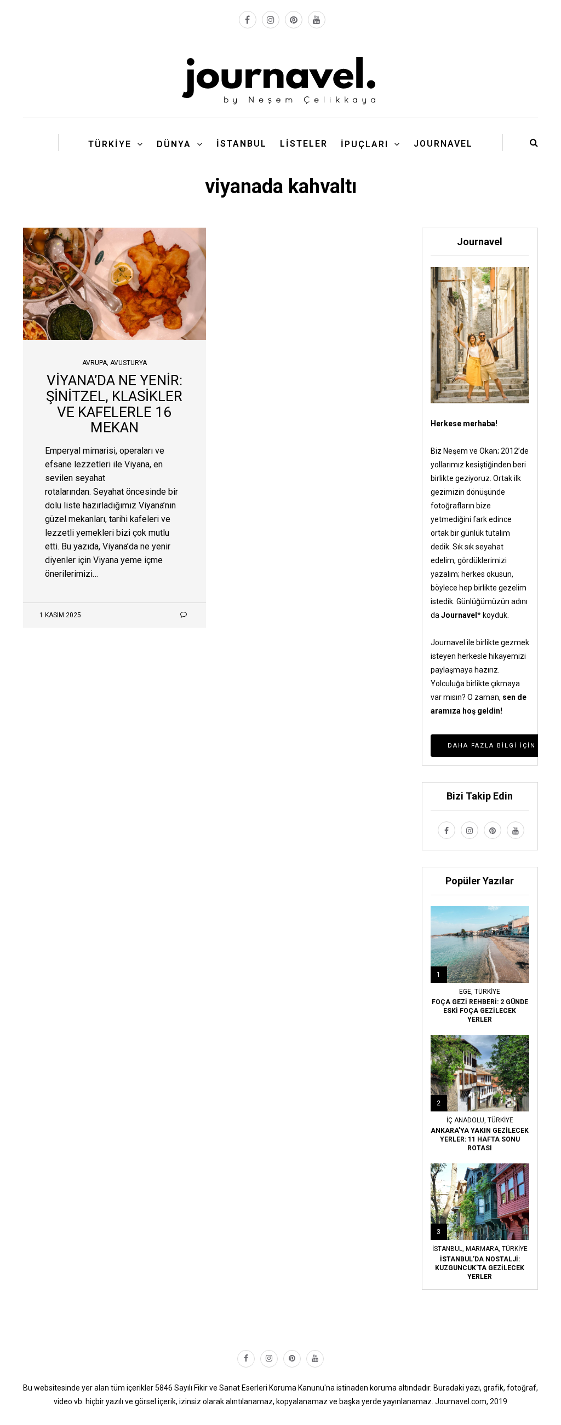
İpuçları (364, 144)
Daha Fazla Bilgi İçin (492, 745)
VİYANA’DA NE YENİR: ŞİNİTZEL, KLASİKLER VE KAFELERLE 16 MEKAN (114, 404)
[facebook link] (247, 19)
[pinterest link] (293, 19)
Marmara (482, 1249)
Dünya (174, 144)
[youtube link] (316, 19)
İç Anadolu (465, 1120)
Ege (465, 991)
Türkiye (109, 144)
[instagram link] (270, 19)
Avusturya (128, 363)
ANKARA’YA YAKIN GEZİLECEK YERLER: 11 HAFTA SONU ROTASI (480, 1139)
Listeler (304, 143)
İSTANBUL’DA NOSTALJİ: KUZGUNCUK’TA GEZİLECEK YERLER (479, 1268)
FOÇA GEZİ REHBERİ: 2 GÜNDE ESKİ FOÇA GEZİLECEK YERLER (480, 1010)
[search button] (534, 142)
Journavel (443, 143)
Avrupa (94, 363)
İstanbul (241, 143)
